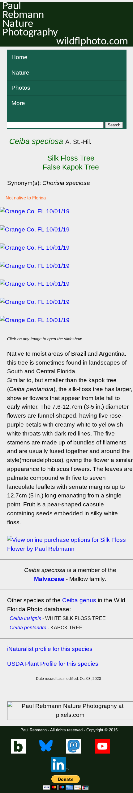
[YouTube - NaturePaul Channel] (102, 752)
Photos (20, 87)
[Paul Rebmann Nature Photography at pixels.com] (70, 710)
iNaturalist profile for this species (49, 649)
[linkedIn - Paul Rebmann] (60, 770)
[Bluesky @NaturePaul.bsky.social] (46, 752)
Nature (20, 72)
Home (19, 57)
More (18, 103)
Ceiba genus (79, 600)
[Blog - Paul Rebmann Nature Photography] (18, 752)
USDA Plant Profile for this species (52, 663)
